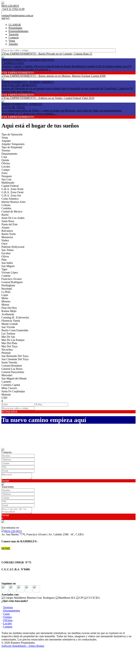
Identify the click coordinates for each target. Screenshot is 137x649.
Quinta (5, 160)
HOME (5, 548)
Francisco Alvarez (11, 278)
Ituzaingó (6, 288)
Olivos (5, 256)
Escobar (6, 253)
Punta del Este (9, 224)
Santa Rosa (7, 221)
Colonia (5, 205)
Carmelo (6, 381)
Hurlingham (8, 285)
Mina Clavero (9, 388)
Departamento (9, 153)
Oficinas (7, 620)
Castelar (6, 275)
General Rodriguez (12, 282)
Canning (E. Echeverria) (15, 317)
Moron (5, 304)
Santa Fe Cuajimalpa (13, 391)
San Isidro (7, 262)
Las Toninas (8, 333)
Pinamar (6, 352)
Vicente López (9, 272)
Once (4, 243)
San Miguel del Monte (14, 378)
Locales (5, 166)
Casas (6, 613)
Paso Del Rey (9, 307)
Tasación (14, 34)
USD (4, 397)
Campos (7, 626)
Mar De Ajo (8, 336)
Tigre (4, 269)
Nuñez (5, 240)
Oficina (5, 163)
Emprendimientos (18, 31)
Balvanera (7, 230)
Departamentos (11, 610)
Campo (5, 169)
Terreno (5, 150)
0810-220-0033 (13, 531)
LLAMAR (15, 24)
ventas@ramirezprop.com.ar (17, 15)
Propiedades (15, 27)
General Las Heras (11, 368)
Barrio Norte (8, 233)
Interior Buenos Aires (13, 201)
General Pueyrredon (12, 372)
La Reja (5, 291)
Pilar (4, 259)
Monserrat (7, 237)
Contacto (14, 37)
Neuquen (6, 176)
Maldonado (7, 182)
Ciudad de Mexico (11, 211)
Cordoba (6, 208)
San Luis (6, 179)
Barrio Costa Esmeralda (14, 330)
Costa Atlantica (10, 198)
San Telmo (7, 250)
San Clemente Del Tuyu (15, 359)
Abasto (5, 227)
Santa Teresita (9, 362)
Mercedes (6, 375)
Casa (4, 156)
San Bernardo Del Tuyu (14, 356)
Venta (12, 40)
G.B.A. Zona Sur (11, 195)
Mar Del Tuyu (9, 346)
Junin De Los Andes (12, 217)
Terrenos (8, 607)
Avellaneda (7, 314)
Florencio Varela (10, 320)
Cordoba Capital (10, 384)
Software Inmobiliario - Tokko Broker (22, 645)
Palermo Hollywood (12, 246)
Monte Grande (9, 323)
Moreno (5, 301)
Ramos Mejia (8, 311)
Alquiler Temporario (12, 144)
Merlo (4, 298)
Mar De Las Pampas (12, 339)
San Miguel (7, 266)
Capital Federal (10, 185)
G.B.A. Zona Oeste (12, 192)
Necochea (7, 349)
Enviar (5, 480)
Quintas (7, 616)
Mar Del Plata (9, 343)
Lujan (4, 294)
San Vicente (8, 327)
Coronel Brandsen (11, 365)
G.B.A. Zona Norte (12, 189)
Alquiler (13, 43)
